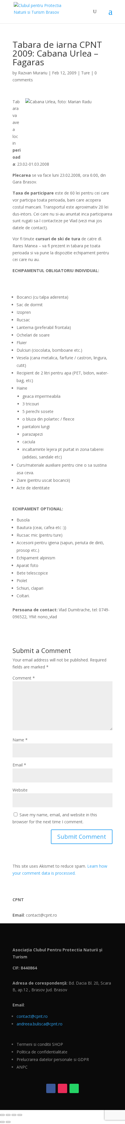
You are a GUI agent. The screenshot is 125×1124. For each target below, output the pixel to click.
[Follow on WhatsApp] (74, 1088)
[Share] (14, 1115)
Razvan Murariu (32, 73)
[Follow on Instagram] (62, 1088)
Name (20, 740)
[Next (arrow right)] (8, 1122)
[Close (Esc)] (19, 1115)
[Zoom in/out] (2, 1115)
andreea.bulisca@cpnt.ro (40, 1024)
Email (19, 765)
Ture (85, 73)
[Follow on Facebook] (51, 1088)
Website (20, 790)
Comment (23, 678)
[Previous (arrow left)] (2, 1122)
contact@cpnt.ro (32, 1016)
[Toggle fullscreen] (8, 1115)
